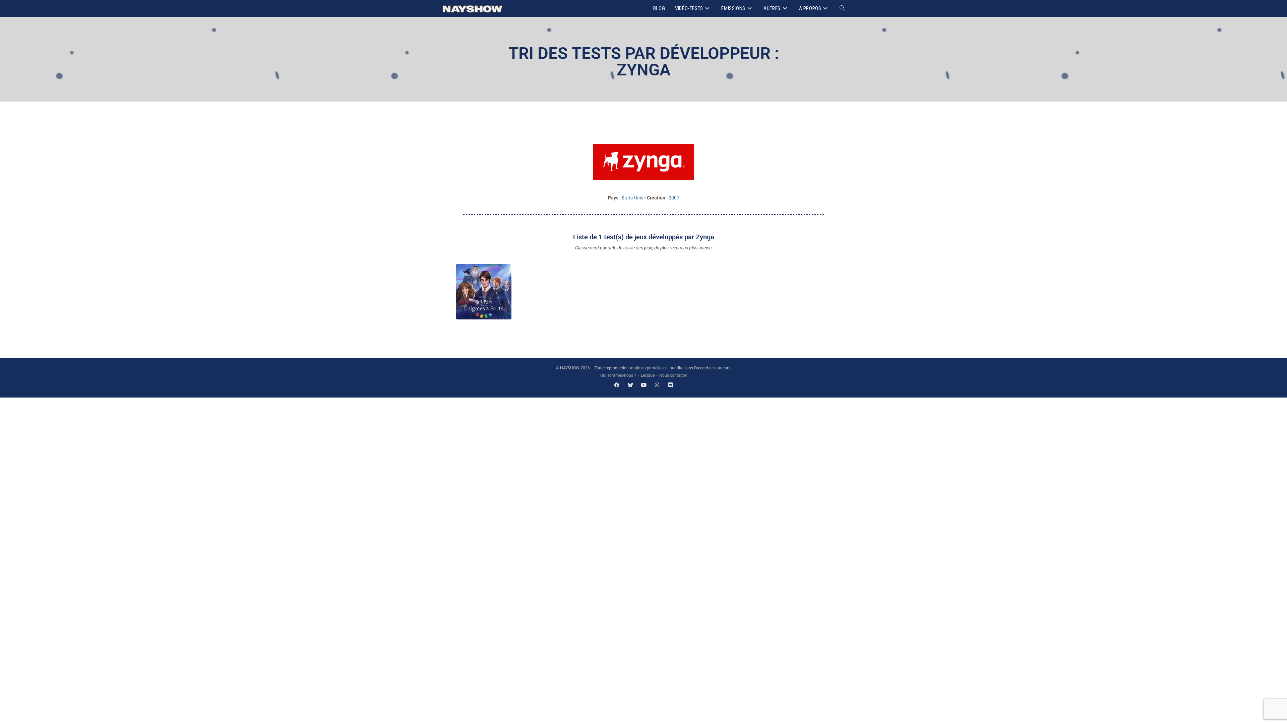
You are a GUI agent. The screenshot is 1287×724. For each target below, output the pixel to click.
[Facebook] (616, 384)
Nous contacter (673, 375)
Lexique (648, 375)
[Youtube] (643, 384)
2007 (674, 197)
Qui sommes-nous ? (618, 375)
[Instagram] (657, 384)
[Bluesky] (630, 384)
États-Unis (632, 197)
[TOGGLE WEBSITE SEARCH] (842, 8)
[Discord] (670, 384)
